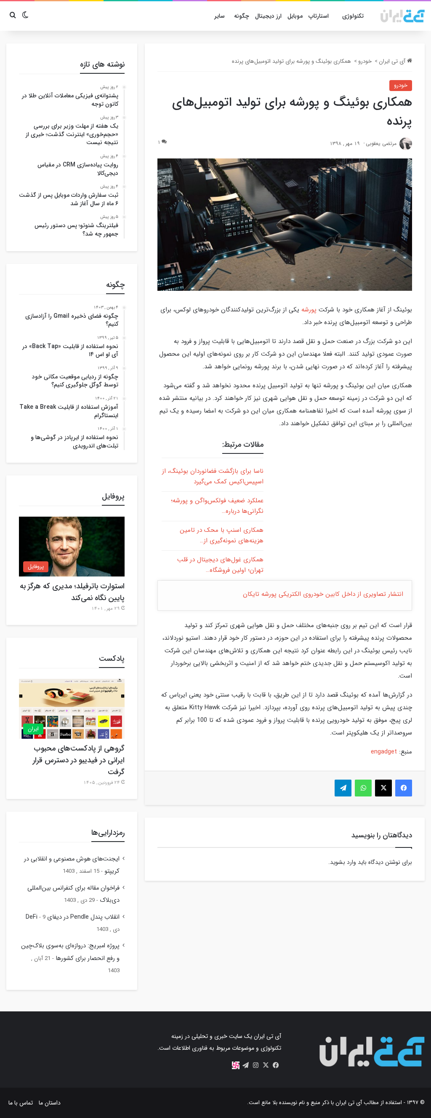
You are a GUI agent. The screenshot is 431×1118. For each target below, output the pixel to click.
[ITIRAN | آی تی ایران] (402, 16)
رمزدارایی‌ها (108, 833)
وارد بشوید (343, 862)
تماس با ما (20, 1102)
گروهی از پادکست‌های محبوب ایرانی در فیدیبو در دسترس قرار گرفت (79, 760)
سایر (219, 16)
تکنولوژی (353, 16)
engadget (384, 752)
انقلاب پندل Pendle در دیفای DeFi (73, 917)
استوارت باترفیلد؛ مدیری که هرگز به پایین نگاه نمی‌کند (72, 592)
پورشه (309, 310)
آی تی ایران (393, 61)
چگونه (241, 16)
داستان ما (50, 1102)
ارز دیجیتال (268, 16)
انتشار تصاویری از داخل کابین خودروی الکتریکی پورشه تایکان (323, 594)
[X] (266, 1065)
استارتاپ (319, 16)
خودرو (365, 61)
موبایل (295, 16)
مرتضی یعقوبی (381, 143)
